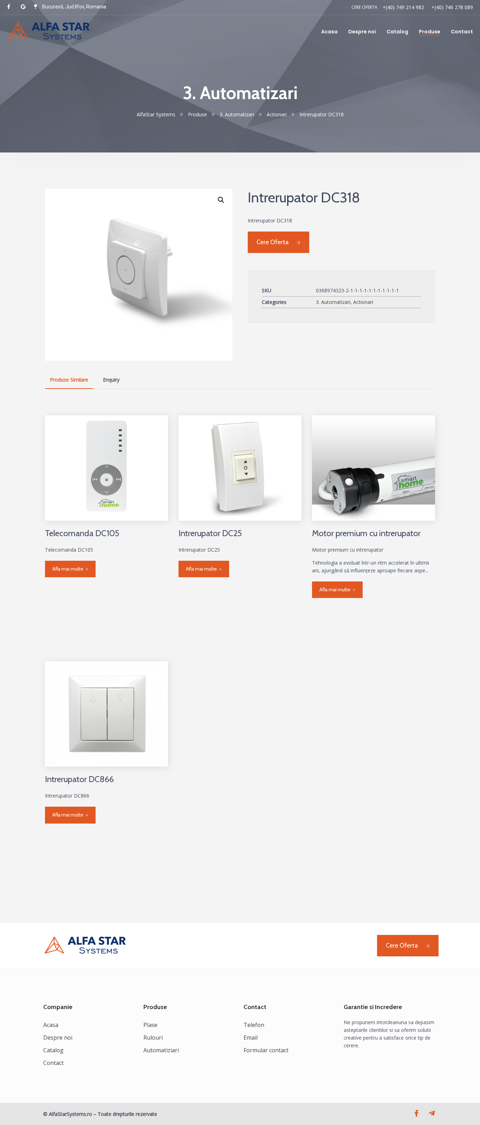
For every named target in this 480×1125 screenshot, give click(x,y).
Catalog (397, 31)
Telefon (254, 1025)
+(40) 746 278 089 (452, 7)
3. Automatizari (333, 302)
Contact (462, 31)
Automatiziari (161, 1050)
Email (251, 1037)
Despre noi (362, 31)
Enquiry (111, 379)
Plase (150, 1025)
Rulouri (153, 1037)
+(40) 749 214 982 (403, 7)
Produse (429, 31)
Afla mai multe (67, 569)
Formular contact (266, 1050)
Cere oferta (364, 7)
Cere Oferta (273, 242)
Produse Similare (69, 379)
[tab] (69, 380)
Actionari (363, 302)
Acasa (329, 31)
